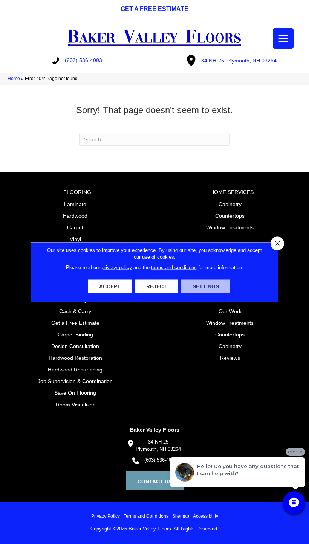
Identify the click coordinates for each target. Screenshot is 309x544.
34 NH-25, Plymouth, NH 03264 (239, 61)
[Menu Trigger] (283, 38)
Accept (110, 286)
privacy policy (117, 267)
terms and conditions (174, 267)
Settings (206, 286)
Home (14, 78)
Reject (156, 286)
